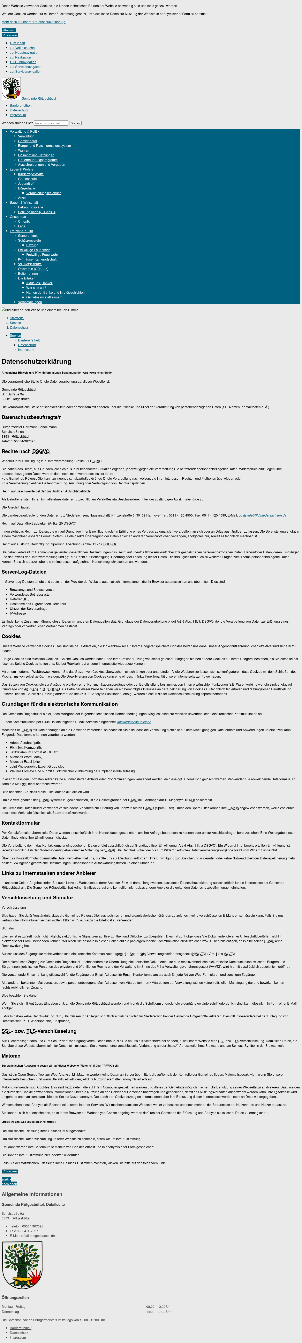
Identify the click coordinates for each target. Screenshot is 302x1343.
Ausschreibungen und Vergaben (41, 164)
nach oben (9, 1184)
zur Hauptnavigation (24, 52)
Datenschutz (19, 110)
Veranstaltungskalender (43, 193)
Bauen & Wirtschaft (24, 202)
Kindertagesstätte (31, 174)
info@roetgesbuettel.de (134, 721)
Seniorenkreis (28, 235)
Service (15, 322)
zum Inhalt (17, 43)
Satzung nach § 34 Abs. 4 (36, 211)
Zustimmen (10, 35)
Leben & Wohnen (22, 169)
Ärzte (22, 197)
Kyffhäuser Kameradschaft (37, 259)
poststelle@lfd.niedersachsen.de (262, 515)
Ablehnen (8, 30)
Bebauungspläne (30, 207)
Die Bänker (26, 278)
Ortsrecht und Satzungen (36, 155)
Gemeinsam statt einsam (44, 297)
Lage (21, 226)
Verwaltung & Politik (24, 131)
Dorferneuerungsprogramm (38, 159)
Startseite (17, 318)
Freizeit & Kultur (21, 230)
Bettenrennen (28, 273)
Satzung (32, 245)
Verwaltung (26, 136)
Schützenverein (29, 240)
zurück (6, 1179)
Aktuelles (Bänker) (39, 283)
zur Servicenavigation (25, 66)
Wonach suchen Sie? (17, 122)
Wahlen (23, 150)
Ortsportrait (18, 216)
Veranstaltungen (30, 301)
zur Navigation (20, 57)
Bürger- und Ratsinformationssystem (44, 145)
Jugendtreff (26, 183)
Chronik (24, 221)
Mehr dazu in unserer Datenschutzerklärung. (34, 21)
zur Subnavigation (23, 62)
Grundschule (27, 178)
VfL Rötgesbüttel (30, 264)
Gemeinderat (27, 140)
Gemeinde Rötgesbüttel (33, 1204)
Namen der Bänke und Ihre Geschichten (55, 292)
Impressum (18, 114)
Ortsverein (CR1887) (33, 268)
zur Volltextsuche (22, 47)
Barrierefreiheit (20, 105)
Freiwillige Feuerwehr (34, 249)
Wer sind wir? (36, 287)
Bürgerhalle (26, 188)
